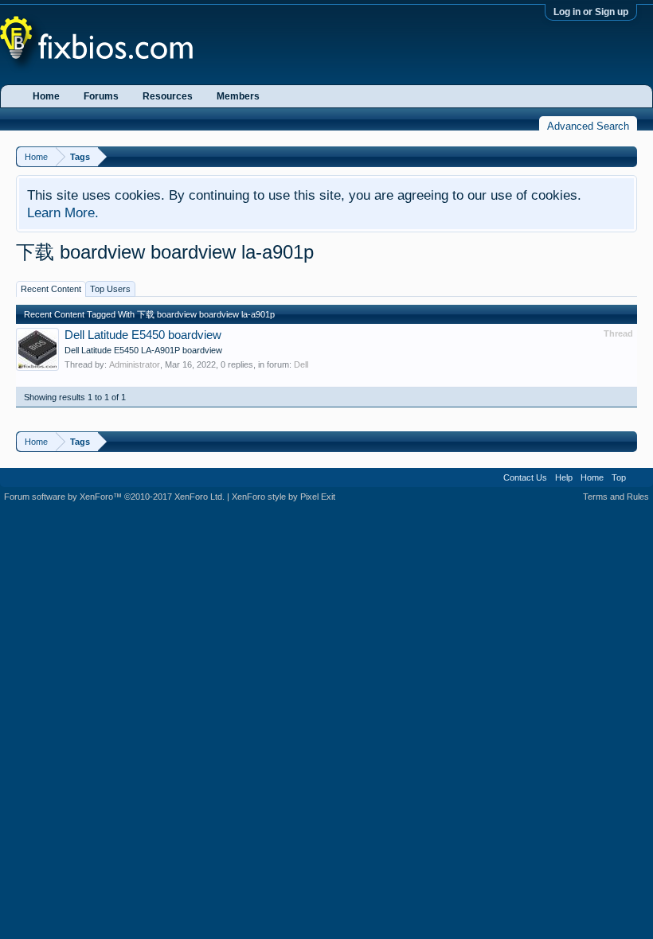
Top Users (110, 289)
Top (619, 477)
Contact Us (525, 477)
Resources (168, 96)
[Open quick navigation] (627, 156)
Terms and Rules (616, 496)
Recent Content (51, 289)
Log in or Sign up (590, 12)
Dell (301, 364)
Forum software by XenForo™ (114, 496)
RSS (639, 477)
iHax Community (326, 472)
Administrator (134, 364)
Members (238, 96)
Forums (101, 96)
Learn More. (63, 212)
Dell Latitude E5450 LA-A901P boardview (143, 350)
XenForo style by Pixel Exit (283, 496)
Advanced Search (588, 126)
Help (564, 477)
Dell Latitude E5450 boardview (143, 335)
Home (46, 96)
